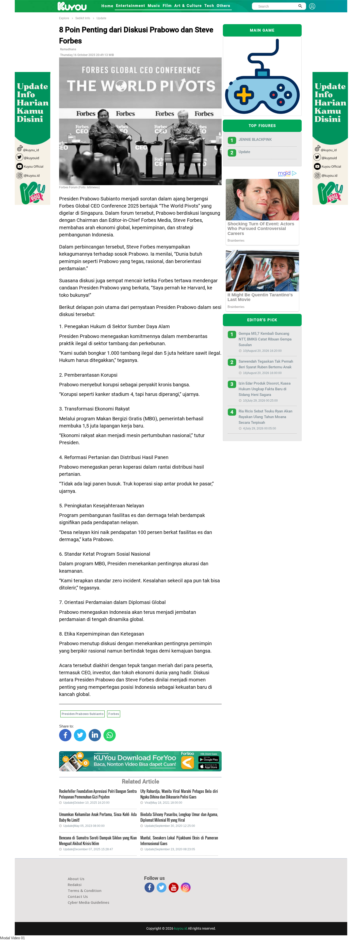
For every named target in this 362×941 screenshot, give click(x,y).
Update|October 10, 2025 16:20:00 (86, 802)
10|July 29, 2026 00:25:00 (260, 400)
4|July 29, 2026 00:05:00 (259, 428)
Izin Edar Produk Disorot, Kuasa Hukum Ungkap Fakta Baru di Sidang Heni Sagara (265, 389)
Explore (64, 18)
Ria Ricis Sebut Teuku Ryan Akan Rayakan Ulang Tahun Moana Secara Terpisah (265, 417)
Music (154, 5)
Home (107, 6)
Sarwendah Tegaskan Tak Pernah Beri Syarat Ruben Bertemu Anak (266, 364)
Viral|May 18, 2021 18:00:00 (163, 802)
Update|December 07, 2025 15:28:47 (88, 849)
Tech (209, 5)
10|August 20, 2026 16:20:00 (262, 351)
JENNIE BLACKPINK (255, 139)
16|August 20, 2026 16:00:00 (262, 373)
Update (101, 18)
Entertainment (130, 5)
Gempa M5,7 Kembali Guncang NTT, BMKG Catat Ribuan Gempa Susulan (265, 339)
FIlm (167, 5)
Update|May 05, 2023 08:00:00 (84, 826)
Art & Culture (188, 5)
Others (223, 5)
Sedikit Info (82, 18)
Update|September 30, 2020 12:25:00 (170, 826)
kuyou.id (180, 928)
